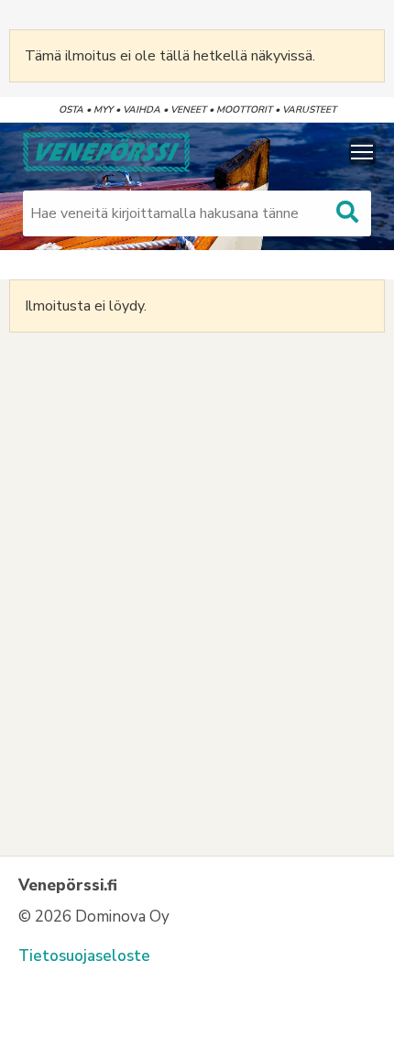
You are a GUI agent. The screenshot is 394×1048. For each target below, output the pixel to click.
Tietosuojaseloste (84, 955)
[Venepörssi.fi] (105, 152)
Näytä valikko (362, 151)
